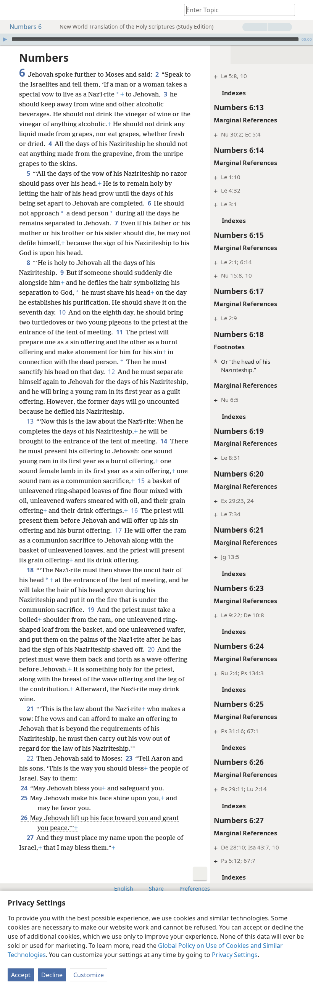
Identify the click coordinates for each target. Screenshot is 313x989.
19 (91, 609)
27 (31, 837)
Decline (52, 975)
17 (119, 530)
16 (135, 510)
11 (120, 332)
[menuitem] (11, 10)
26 (25, 818)
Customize (88, 975)
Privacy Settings (235, 954)
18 (31, 570)
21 (31, 709)
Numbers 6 (26, 26)
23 (130, 758)
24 (25, 788)
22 (31, 758)
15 (142, 481)
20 (152, 649)
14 (164, 441)
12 (112, 372)
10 (63, 312)
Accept (21, 975)
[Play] (5, 39)
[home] (11, 10)
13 (31, 421)
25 (25, 798)
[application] (156, 39)
